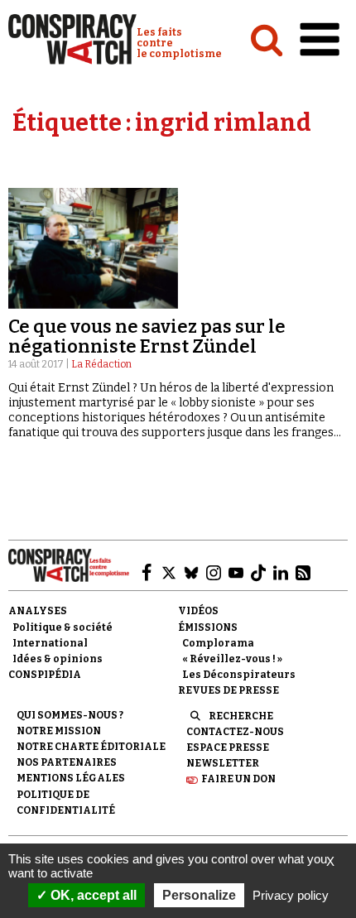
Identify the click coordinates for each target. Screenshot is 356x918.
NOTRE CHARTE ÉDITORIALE (91, 746)
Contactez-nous (235, 732)
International (50, 643)
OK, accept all (92, 895)
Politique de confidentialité (66, 802)
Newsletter (222, 763)
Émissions (208, 627)
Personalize (199, 895)
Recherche (241, 716)
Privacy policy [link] (291, 895)
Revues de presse (228, 690)
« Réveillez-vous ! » (232, 659)
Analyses (37, 611)
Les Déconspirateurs (239, 674)
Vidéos (198, 611)
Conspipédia (44, 674)
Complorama (218, 643)
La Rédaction (101, 364)
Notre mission (59, 731)
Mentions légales (71, 778)
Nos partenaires (67, 762)
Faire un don (238, 779)
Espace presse (227, 747)
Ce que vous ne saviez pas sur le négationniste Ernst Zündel (147, 336)
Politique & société (62, 627)
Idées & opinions (57, 659)
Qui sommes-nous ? (70, 715)
